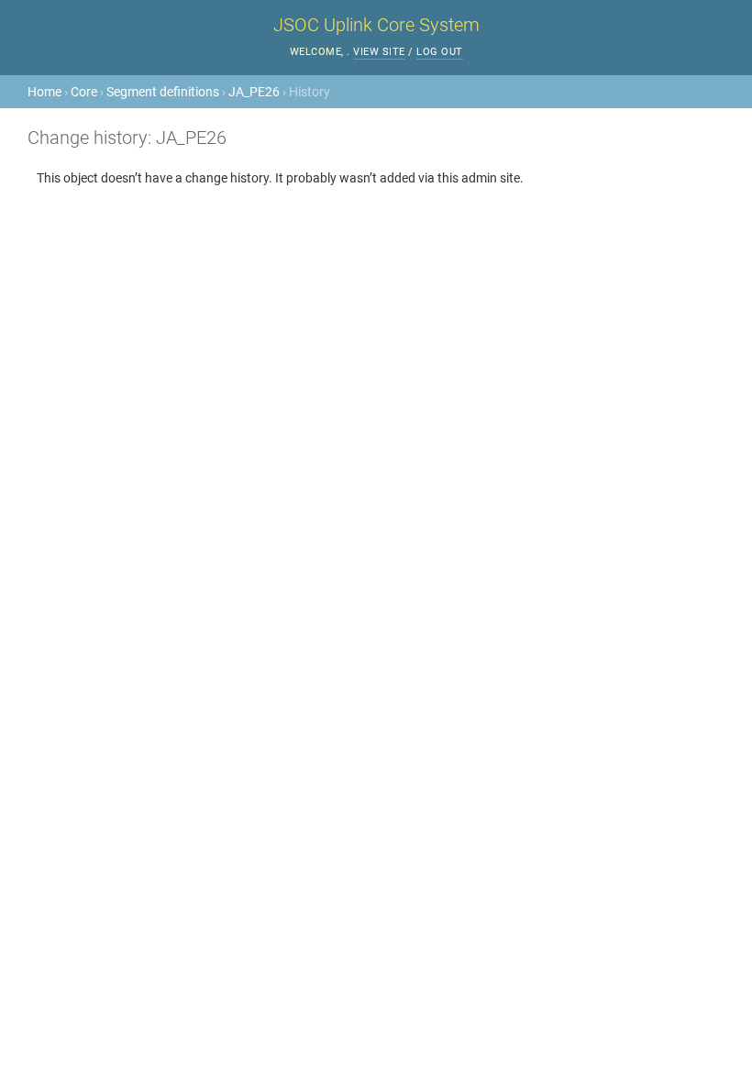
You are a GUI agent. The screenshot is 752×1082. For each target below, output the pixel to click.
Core (84, 91)
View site (379, 52)
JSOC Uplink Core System (376, 25)
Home (44, 91)
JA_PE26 (254, 91)
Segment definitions (162, 91)
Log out (439, 52)
